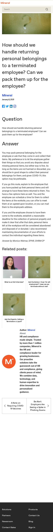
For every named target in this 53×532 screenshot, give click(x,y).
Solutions (6, 509)
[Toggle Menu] (49, 3)
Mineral (31, 330)
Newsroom (7, 521)
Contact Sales (9, 527)
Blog (31, 521)
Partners (6, 515)
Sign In (32, 527)
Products (33, 509)
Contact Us (34, 515)
